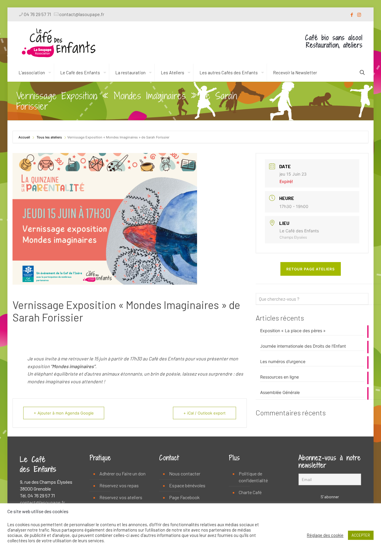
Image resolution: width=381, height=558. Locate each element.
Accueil (24, 137)
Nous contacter (184, 473)
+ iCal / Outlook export (204, 413)
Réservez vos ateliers (120, 497)
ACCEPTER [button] (361, 535)
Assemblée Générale (280, 392)
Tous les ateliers (49, 137)
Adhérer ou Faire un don (122, 473)
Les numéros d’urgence (282, 361)
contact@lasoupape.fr (81, 14)
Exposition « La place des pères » (293, 330)
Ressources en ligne (279, 376)
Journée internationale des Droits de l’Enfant (303, 346)
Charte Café (250, 492)
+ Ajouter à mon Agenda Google (64, 413)
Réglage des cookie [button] (325, 535)
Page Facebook (184, 497)
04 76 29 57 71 (37, 14)
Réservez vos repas (119, 485)
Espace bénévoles (187, 485)
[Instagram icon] (359, 14)
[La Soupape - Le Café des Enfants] (58, 42)
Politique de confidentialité (253, 477)
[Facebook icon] (351, 14)
